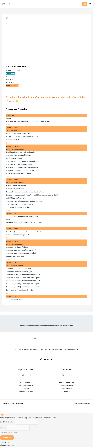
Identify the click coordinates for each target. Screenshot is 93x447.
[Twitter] (52, 359)
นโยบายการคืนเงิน (67, 385)
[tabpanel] (46, 97)
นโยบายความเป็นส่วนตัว (67, 382)
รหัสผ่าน (3, 428)
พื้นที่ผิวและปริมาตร (26, 391)
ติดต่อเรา (67, 391)
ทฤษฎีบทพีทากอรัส (26, 385)
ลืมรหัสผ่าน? (4, 442)
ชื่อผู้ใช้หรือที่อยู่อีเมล (7, 422)
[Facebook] (41, 359)
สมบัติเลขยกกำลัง (26, 382)
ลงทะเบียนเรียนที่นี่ (12, 85)
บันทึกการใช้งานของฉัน (9, 433)
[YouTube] (45, 359)
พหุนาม (26, 388)
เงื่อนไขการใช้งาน (67, 388)
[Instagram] (48, 359)
